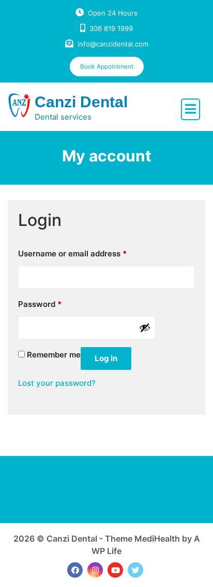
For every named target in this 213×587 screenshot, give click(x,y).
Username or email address (72, 253)
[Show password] (144, 327)
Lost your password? (57, 383)
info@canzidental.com (113, 44)
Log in (106, 358)
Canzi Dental (81, 101)
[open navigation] (190, 109)
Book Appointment (106, 66)
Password (40, 304)
